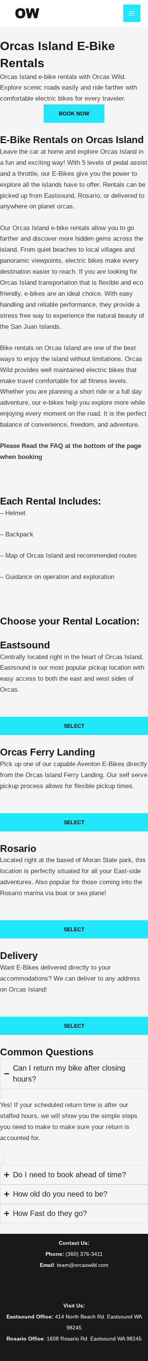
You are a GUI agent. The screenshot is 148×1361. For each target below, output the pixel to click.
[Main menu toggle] (132, 13)
